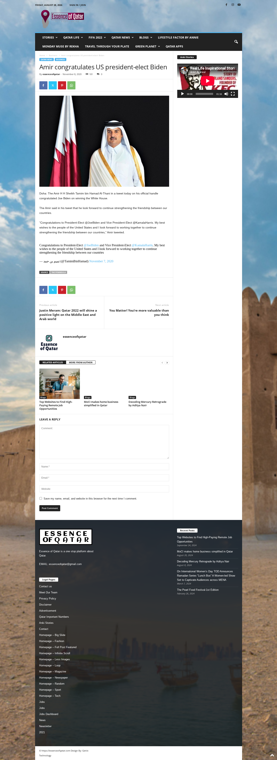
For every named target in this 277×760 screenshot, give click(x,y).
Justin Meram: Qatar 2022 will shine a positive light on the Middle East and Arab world (68, 314)
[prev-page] (162, 362)
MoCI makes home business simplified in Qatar (101, 403)
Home (42, 55)
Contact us (45, 586)
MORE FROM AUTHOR (80, 362)
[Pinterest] (62, 85)
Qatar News (121, 37)
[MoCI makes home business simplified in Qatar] (104, 384)
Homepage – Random (51, 683)
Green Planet (145, 46)
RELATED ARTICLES (53, 362)
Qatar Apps (174, 46)
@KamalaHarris (142, 245)
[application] (207, 81)
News (42, 720)
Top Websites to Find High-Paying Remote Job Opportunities (55, 405)
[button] (236, 42)
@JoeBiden (91, 245)
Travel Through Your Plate (107, 46)
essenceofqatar (51, 74)
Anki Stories (46, 622)
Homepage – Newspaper (53, 677)
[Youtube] (239, 5)
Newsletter (45, 726)
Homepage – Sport (50, 689)
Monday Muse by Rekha (60, 46)
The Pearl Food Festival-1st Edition (198, 589)
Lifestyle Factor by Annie (178, 37)
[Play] (182, 94)
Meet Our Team (48, 592)
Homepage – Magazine (52, 671)
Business (53, 55)
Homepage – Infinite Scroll (54, 653)
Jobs (42, 701)
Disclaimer (45, 604)
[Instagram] (232, 5)
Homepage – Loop (49, 665)
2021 (42, 732)
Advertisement (47, 610)
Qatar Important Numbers (54, 616)
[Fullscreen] (233, 94)
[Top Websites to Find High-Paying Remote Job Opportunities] (59, 384)
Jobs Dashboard (48, 714)
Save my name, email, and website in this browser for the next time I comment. (90, 498)
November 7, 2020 (101, 261)
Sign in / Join (78, 4)
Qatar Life (71, 37)
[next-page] (167, 362)
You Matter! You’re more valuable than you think (139, 312)
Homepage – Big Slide (52, 635)
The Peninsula (59, 272)
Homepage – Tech (49, 695)
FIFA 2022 (95, 37)
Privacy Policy (47, 598)
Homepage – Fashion (51, 641)
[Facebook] (226, 5)
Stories (48, 37)
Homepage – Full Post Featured (57, 647)
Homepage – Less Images (54, 659)
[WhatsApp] (71, 85)
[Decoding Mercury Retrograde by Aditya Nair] (149, 384)
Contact (43, 628)
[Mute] (226, 94)
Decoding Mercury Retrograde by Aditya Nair (147, 403)
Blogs (144, 37)
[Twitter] (53, 85)
